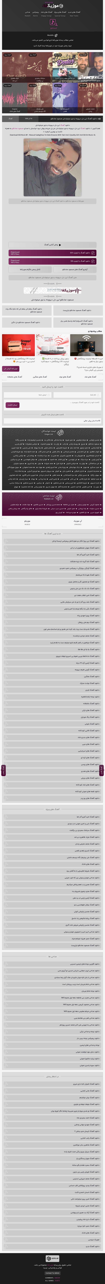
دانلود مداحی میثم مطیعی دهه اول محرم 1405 (81, 1011)
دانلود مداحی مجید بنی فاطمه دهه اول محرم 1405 (80, 997)
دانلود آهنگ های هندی (90, 771)
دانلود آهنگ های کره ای (90, 757)
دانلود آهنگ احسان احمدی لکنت (87, 1192)
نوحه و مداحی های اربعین (89, 1045)
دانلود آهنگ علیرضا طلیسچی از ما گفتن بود (82, 871)
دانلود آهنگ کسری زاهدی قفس (87, 850)
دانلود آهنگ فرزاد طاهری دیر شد (86, 837)
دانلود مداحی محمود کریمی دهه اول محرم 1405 (81, 1004)
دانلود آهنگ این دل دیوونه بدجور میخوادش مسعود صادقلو (74, 118)
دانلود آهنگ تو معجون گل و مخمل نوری (84, 581)
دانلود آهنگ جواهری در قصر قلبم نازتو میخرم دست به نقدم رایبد (74, 642)
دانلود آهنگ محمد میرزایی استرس (86, 1178)
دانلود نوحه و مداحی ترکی (89, 1031)
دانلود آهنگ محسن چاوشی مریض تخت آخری (82, 925)
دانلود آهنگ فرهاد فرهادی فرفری (86, 1104)
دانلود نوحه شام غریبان (90, 991)
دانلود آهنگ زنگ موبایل (90, 717)
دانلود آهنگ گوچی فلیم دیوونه (87, 669)
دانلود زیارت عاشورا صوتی (89, 1058)
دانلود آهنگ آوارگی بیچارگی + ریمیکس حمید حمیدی (79, 568)
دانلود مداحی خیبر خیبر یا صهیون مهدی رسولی (81, 932)
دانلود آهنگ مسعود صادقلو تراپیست (85, 945)
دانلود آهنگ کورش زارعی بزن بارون (86, 1172)
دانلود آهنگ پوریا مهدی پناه (88, 615)
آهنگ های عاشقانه (14, 377)
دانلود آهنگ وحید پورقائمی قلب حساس (84, 1185)
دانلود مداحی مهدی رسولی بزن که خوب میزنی (82, 877)
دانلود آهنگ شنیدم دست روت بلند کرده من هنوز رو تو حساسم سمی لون (71, 629)
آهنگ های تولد (65, 377)
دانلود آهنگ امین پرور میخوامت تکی (85, 1199)
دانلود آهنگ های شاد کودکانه (87, 785)
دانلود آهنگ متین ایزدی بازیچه (87, 1206)
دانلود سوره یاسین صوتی (89, 1065)
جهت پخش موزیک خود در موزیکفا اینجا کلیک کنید (52, 45)
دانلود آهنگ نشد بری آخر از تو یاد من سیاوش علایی (79, 602)
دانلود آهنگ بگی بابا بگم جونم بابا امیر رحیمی (81, 609)
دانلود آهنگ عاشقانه (91, 703)
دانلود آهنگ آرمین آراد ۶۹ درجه (87, 663)
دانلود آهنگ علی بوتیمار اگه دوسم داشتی (83, 857)
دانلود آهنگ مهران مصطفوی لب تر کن (84, 548)
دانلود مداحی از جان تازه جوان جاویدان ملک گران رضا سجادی (76, 977)
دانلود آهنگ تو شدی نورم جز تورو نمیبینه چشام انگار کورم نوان (75, 1111)
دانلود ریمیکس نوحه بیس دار (88, 1038)
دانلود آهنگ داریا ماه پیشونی (87, 1219)
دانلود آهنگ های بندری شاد (88, 737)
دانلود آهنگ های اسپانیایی (88, 751)
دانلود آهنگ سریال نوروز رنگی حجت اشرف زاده (81, 1151)
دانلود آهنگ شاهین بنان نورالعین (86, 1145)
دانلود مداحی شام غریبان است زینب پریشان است (80, 984)
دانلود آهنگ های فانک (90, 864)
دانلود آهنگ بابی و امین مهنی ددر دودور (83, 823)
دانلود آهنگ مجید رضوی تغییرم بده (85, 891)
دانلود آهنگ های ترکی (90, 710)
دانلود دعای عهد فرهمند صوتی (87, 1052)
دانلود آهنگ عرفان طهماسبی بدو (86, 905)
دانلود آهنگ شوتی (92, 724)
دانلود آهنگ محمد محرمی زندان (87, 844)
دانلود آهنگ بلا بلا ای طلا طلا (88, 649)
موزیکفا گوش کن (11, 368)
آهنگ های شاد (90, 377)
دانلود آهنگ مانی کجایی (89, 1091)
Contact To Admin (52, 1273)
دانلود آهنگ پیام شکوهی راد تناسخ (85, 918)
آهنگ (10, 119)
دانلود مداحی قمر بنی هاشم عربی (86, 1018)
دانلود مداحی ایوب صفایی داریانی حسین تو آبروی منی (78, 970)
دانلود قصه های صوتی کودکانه (87, 791)
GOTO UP (55, 1258)
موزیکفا (52, 5)
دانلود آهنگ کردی (92, 690)
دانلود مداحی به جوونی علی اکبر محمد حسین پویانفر (79, 1025)
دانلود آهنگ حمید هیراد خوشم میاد (85, 938)
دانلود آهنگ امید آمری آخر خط (88, 554)
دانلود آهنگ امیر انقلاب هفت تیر (86, 595)
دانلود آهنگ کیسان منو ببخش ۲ (87, 1131)
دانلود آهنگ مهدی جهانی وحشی (86, 1124)
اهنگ (83, 128)
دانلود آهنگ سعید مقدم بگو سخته (85, 1165)
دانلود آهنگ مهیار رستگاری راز (87, 1158)
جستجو (53, 28)
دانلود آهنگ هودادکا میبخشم (87, 575)
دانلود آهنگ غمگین (91, 676)
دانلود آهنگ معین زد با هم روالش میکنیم (83, 884)
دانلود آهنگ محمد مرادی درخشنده (86, 636)
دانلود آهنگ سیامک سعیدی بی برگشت (84, 830)
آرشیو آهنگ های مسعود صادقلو (74, 269)
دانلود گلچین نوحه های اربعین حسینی (84, 964)
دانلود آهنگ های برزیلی (90, 778)
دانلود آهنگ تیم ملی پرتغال (88, 622)
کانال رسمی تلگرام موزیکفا (30, 269)
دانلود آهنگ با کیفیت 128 (80, 261)
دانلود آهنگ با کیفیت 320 (80, 253)
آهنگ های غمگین (40, 377)
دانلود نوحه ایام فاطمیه (90, 696)
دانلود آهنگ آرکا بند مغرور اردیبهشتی (85, 1212)
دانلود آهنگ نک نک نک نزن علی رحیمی (84, 588)
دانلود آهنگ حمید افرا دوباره (88, 1226)
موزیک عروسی (93, 1239)
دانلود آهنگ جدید (92, 1246)
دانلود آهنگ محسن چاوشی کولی (86, 911)
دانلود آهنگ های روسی (90, 764)
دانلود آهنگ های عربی (90, 744)
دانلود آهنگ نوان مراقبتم (89, 1097)
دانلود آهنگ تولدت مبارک (89, 683)
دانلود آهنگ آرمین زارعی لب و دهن (86, 898)
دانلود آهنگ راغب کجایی (90, 1138)
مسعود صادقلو (18, 128)
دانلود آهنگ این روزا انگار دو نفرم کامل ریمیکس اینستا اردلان (75, 541)
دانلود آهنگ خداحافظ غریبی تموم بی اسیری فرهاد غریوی (77, 656)
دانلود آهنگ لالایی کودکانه (88, 730)
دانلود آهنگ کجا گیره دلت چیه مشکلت (84, 561)
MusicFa (50, 35)
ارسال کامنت (12, 405)
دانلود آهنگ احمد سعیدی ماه (88, 1118)
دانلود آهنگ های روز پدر (90, 798)
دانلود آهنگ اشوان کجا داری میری (86, 1084)
